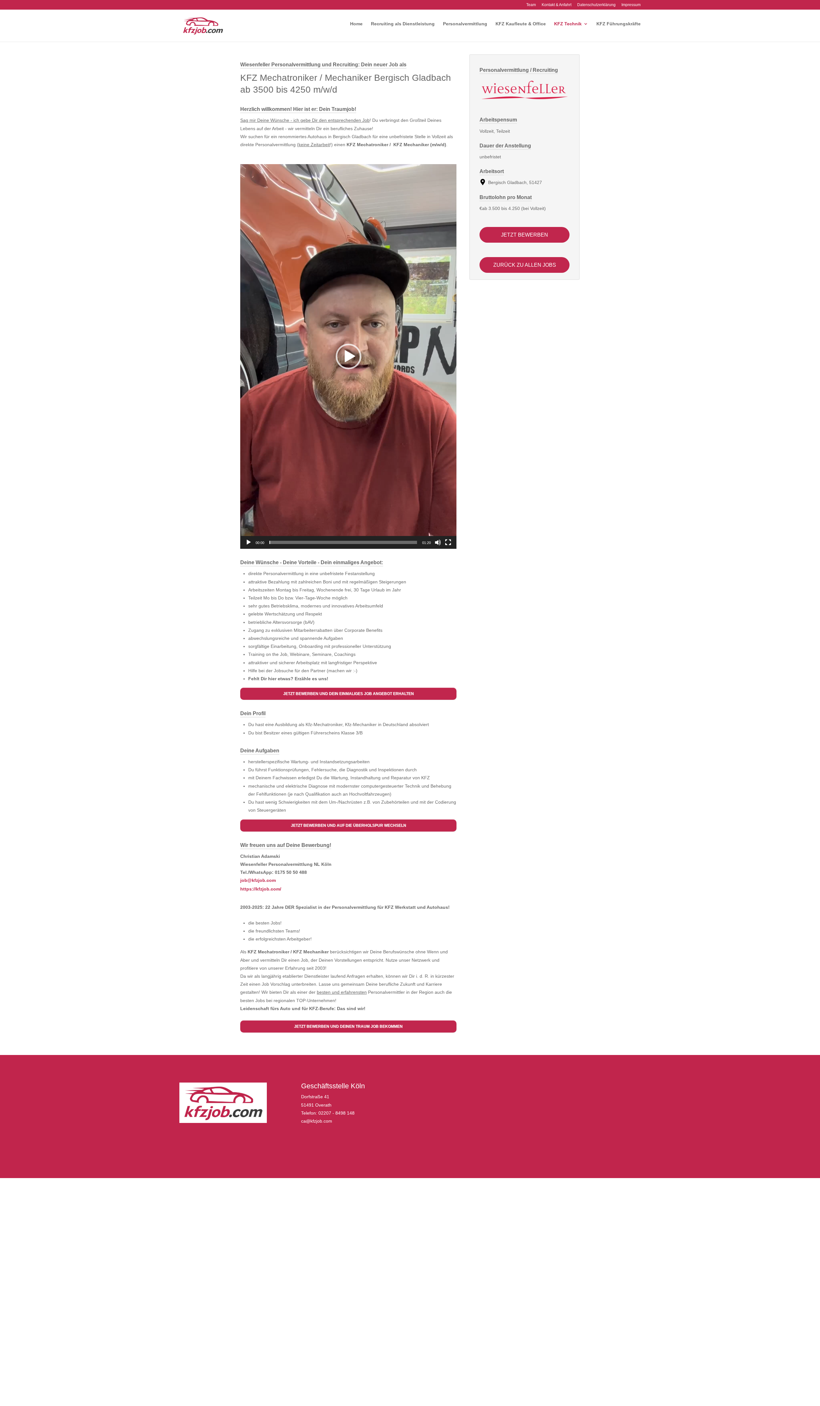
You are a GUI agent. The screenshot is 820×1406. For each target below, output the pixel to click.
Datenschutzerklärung (596, 5)
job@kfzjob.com (258, 880)
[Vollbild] (448, 542)
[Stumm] (438, 542)
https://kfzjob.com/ (260, 888)
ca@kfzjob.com (316, 1121)
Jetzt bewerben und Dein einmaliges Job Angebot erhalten (348, 693)
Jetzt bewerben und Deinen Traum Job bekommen (348, 1026)
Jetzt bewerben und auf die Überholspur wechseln (348, 825)
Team (531, 5)
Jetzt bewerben (524, 235)
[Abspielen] (248, 542)
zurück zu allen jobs (524, 265)
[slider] (343, 542)
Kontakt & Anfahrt (556, 5)
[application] (348, 356)
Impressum (631, 5)
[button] (348, 356)
